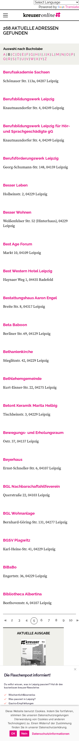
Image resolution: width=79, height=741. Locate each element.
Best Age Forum (17, 244)
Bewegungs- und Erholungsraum (33, 432)
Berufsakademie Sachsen (26, 72)
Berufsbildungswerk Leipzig (28, 99)
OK (13, 733)
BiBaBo (10, 567)
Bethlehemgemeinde (22, 378)
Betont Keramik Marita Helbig (30, 405)
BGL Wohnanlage (19, 513)
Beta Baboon (15, 324)
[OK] (74, 723)
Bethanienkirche (18, 351)
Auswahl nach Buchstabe (23, 49)
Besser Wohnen (17, 212)
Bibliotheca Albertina (22, 594)
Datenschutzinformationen (50, 733)
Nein (24, 733)
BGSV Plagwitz (16, 540)
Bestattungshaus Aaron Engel (30, 298)
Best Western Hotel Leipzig (27, 271)
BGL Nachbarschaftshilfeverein (31, 486)
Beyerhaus (12, 459)
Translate (72, 7)
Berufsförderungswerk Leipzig (31, 158)
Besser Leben (15, 185)
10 (71, 620)
